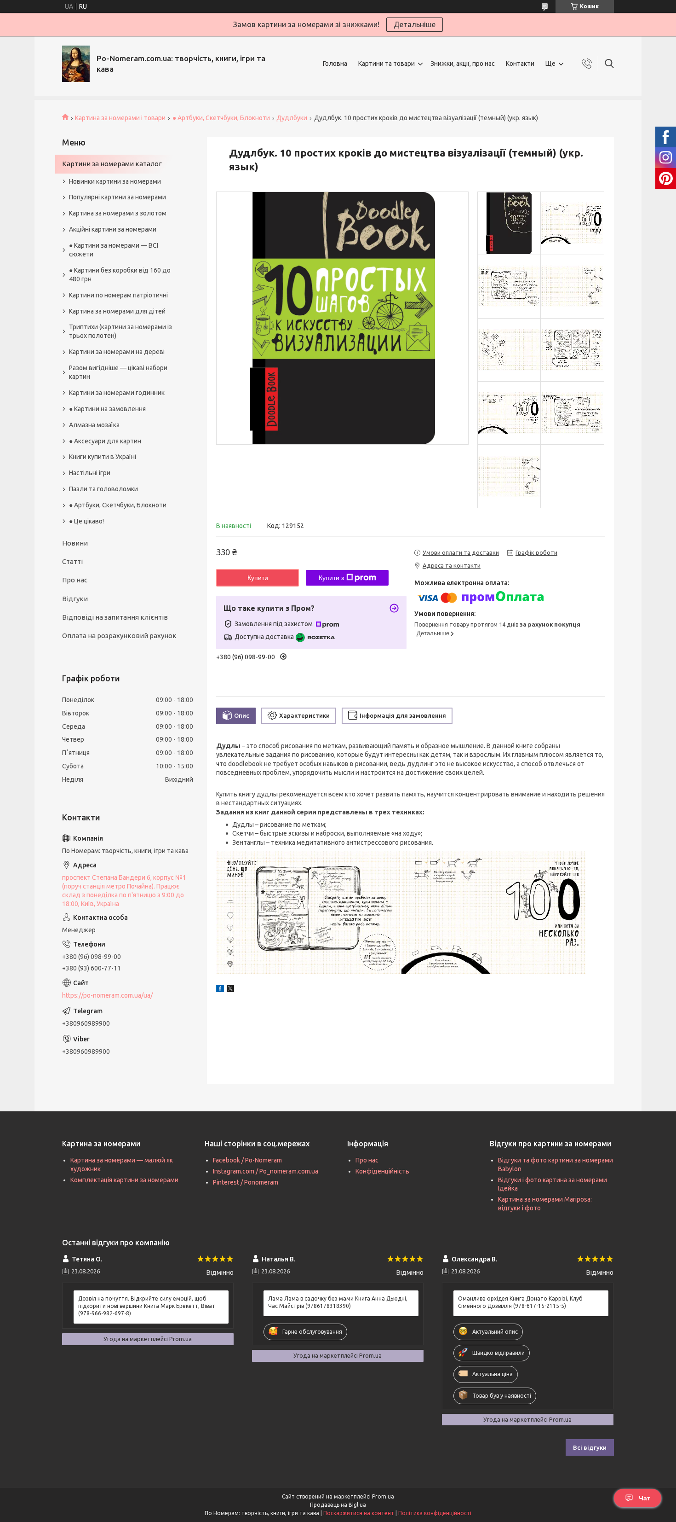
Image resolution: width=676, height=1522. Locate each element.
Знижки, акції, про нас (462, 63)
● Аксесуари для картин (105, 441)
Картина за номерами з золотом (117, 213)
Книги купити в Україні (102, 456)
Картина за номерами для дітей (117, 311)
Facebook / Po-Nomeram (247, 1160)
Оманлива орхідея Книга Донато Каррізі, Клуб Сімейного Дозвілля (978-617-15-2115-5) (520, 1302)
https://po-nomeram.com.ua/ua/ (107, 995)
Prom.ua (383, 1496)
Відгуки (75, 599)
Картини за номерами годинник (117, 392)
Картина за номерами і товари (120, 118)
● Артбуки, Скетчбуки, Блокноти (221, 118)
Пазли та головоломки (103, 489)
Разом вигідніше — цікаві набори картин (118, 372)
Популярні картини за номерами (117, 197)
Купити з (331, 577)
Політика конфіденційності (434, 1513)
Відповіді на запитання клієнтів (115, 617)
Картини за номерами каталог (112, 164)
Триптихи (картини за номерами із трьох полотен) (120, 331)
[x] (230, 989)
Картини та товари (386, 63)
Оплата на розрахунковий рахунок (119, 635)
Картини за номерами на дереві (117, 351)
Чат (644, 1498)
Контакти (520, 63)
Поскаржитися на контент (358, 1513)
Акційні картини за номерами (112, 229)
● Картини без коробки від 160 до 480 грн (120, 275)
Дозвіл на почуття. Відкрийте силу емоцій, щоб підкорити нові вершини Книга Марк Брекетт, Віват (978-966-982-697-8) (146, 1305)
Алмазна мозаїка (94, 425)
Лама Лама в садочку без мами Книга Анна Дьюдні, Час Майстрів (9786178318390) (337, 1302)
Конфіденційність (382, 1171)
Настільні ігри (89, 472)
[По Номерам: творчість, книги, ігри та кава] (76, 64)
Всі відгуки (590, 1447)
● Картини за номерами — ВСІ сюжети (113, 250)
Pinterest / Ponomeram (245, 1182)
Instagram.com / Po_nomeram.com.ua (265, 1171)
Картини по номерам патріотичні (118, 295)
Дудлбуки (291, 118)
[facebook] (220, 989)
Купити (257, 577)
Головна (335, 63)
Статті (72, 561)
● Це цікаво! (86, 521)
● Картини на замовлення (107, 408)
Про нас (74, 580)
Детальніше (414, 24)
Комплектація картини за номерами (124, 1180)
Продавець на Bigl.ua (338, 1505)
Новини (75, 543)
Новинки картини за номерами (115, 181)
